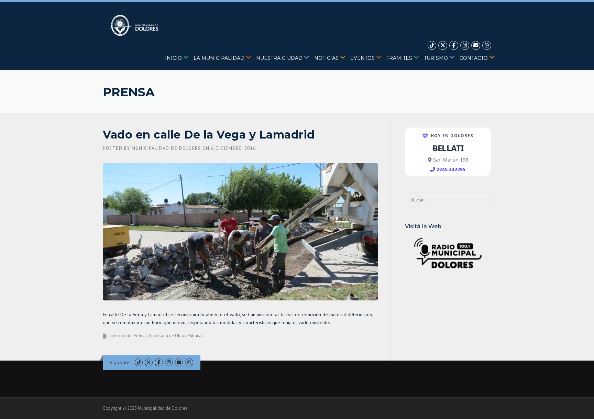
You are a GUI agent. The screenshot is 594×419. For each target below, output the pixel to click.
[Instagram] (464, 45)
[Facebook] (453, 45)
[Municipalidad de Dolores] (135, 25)
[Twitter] (442, 45)
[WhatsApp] (486, 45)
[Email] (475, 45)
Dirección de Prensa (128, 336)
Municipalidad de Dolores (166, 148)
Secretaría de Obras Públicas (176, 336)
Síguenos (119, 362)
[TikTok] (432, 45)
